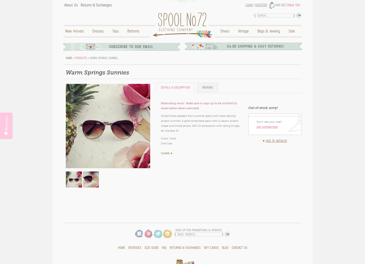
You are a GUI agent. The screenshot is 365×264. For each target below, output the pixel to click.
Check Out (293, 5)
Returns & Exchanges (96, 5)
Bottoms (133, 31)
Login (249, 5)
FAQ (164, 248)
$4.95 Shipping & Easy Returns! (255, 46)
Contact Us (239, 248)
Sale (292, 31)
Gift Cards (211, 248)
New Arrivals (74, 31)
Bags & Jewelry (268, 31)
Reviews (207, 87)
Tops (115, 31)
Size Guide (152, 248)
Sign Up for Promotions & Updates (198, 230)
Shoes (224, 31)
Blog (225, 248)
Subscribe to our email (131, 47)
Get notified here (267, 126)
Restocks (134, 248)
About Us (71, 5)
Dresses (98, 31)
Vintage (243, 31)
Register (261, 5)
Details (175, 87)
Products (81, 58)
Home (184, 25)
